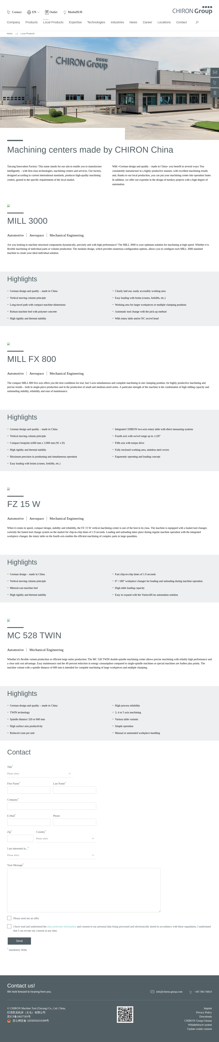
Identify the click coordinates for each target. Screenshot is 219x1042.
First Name (13, 783)
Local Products (53, 22)
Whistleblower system (200, 1024)
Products (31, 22)
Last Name (59, 783)
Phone (56, 815)
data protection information (61, 926)
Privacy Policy (204, 1012)
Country (41, 831)
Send (19, 940)
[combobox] (66, 838)
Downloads (205, 1016)
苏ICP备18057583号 (19, 1016)
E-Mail (11, 815)
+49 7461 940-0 (203, 991)
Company (13, 799)
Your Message (15, 865)
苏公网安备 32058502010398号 (31, 1020)
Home (9, 33)
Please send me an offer (26, 918)
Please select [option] (13, 773)
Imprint (208, 1008)
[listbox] (40, 773)
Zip (9, 831)
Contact (181, 22)
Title (10, 766)
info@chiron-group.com (169, 991)
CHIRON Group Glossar (198, 1020)
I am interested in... (18, 848)
